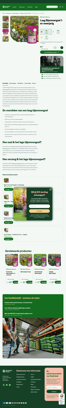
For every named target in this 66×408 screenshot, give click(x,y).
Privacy (35, 217)
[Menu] (64, 394)
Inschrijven (39, 211)
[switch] (61, 403)
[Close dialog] (51, 189)
